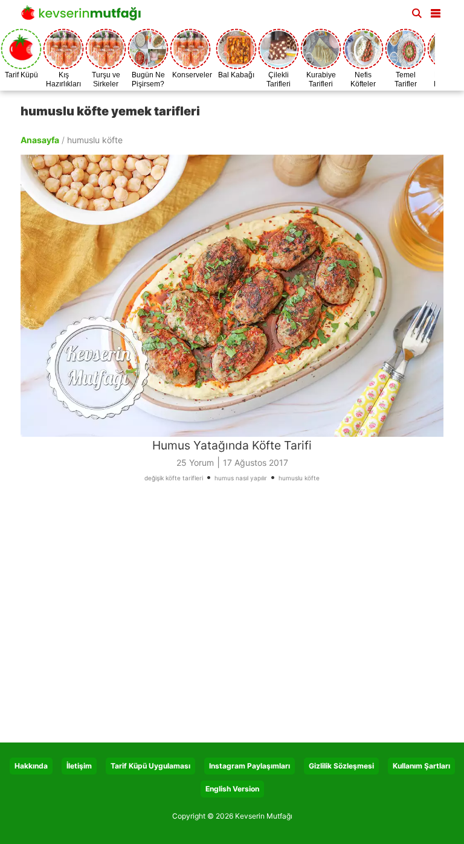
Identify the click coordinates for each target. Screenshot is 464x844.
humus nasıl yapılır (240, 478)
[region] (232, 617)
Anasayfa (40, 140)
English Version (232, 788)
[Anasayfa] (84, 16)
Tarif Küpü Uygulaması (150, 765)
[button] (436, 11)
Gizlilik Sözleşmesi (341, 765)
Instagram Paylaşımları (249, 765)
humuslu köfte (299, 478)
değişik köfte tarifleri (173, 478)
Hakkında (31, 765)
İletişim (79, 765)
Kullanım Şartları (421, 765)
